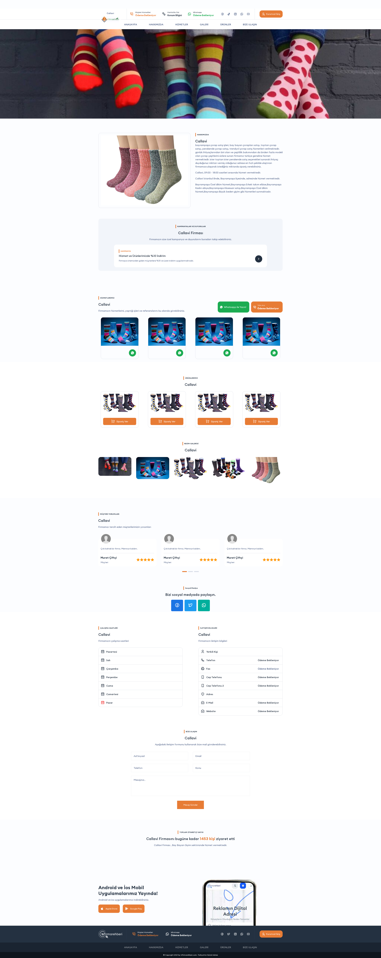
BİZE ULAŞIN (250, 24)
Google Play (136, 908)
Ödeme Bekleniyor (268, 660)
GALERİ (204, 24)
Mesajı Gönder (190, 805)
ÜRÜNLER (225, 24)
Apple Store (111, 908)
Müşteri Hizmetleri (145, 14)
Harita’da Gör (174, 14)
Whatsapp (203, 14)
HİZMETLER (181, 24)
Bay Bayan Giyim (181, 845)
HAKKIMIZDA (156, 24)
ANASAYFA (130, 24)
